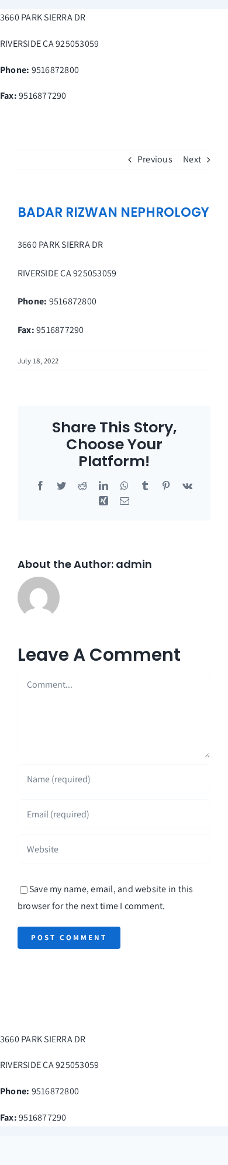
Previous (154, 159)
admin (134, 564)
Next (192, 159)
